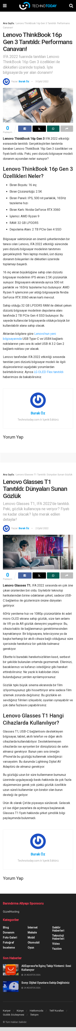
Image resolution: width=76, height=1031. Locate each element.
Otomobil (34, 942)
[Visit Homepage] (38, 6)
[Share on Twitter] (39, 129)
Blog (6, 927)
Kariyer (7, 1010)
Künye (20, 1010)
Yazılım (57, 948)
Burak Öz (24, 81)
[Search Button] (71, 6)
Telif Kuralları (56, 1010)
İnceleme (9, 947)
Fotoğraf (8, 942)
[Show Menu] (5, 6)
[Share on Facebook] (25, 129)
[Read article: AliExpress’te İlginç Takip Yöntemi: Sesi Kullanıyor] (11, 969)
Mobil (31, 937)
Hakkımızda (36, 1010)
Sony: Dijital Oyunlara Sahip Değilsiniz (45, 982)
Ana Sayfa (8, 23)
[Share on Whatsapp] (53, 129)
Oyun (31, 947)
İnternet (32, 927)
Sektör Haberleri (58, 929)
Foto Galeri (10, 937)
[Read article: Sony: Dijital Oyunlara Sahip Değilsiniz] (11, 986)
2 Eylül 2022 (42, 528)
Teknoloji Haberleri (58, 937)
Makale (32, 932)
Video (56, 943)
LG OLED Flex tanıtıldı (48, 372)
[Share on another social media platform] (66, 129)
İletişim (34, 1014)
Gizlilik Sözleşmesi (13, 1014)
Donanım (8, 932)
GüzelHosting (11, 911)
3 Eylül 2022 (42, 81)
